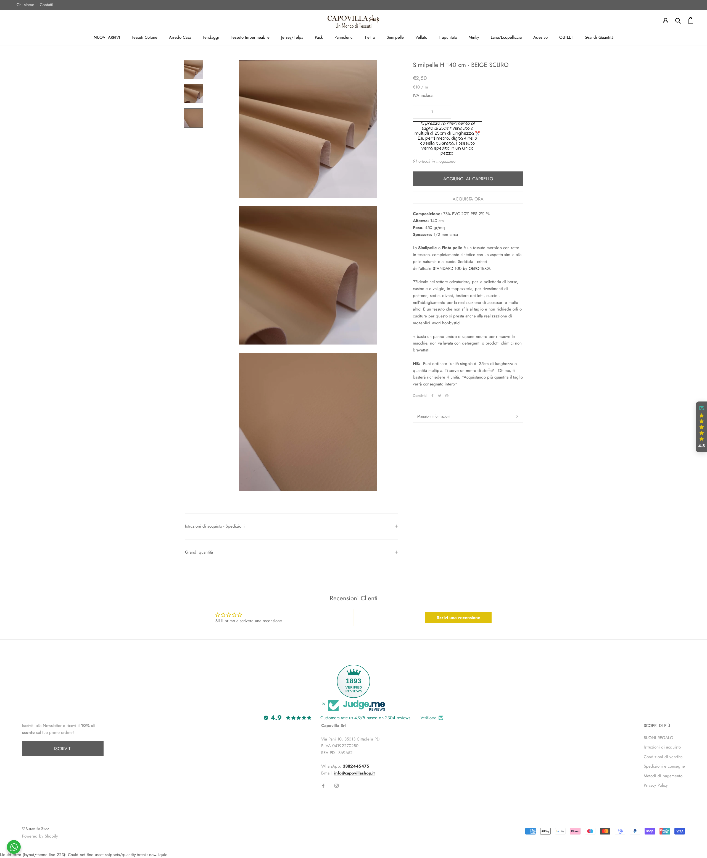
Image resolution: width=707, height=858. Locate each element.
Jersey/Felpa (292, 37)
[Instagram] (336, 785)
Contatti (46, 5)
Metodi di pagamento (663, 776)
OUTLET (566, 37)
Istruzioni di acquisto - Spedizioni (215, 526)
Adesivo (540, 37)
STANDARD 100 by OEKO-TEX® (461, 268)
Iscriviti (63, 748)
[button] (701, 426)
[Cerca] (678, 20)
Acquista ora (468, 199)
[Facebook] (432, 395)
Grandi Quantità (599, 37)
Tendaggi (211, 37)
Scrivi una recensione (458, 617)
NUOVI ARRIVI (107, 37)
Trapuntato (448, 37)
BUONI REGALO (658, 738)
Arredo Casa (180, 37)
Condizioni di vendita (663, 757)
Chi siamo (25, 5)
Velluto (421, 37)
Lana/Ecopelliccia (506, 37)
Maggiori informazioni (433, 416)
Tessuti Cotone (144, 37)
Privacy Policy (656, 785)
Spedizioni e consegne (664, 766)
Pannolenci (344, 37)
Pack (319, 37)
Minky (474, 37)
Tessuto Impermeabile (250, 37)
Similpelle (395, 37)
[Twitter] (439, 395)
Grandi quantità (199, 552)
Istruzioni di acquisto (662, 747)
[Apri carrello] (690, 20)
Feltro (370, 37)
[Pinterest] (447, 395)
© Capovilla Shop (35, 828)
